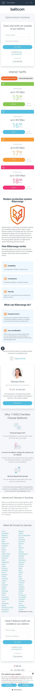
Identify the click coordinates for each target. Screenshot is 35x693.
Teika (20, 576)
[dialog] (17, 682)
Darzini (4, 560)
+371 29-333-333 (18, 390)
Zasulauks (22, 605)
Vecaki (21, 593)
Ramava (21, 543)
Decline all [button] (25, 685)
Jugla (3, 583)
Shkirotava (22, 562)
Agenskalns (5, 533)
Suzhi (20, 574)
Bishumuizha (5, 543)
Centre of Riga (6, 554)
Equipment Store (20, 358)
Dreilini (3, 564)
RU (31, 2)
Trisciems (21, 583)
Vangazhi (21, 591)
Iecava (4, 572)
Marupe (4, 605)
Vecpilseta (22, 599)
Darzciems (5, 558)
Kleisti (3, 595)
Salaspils (21, 552)
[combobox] (33, 673)
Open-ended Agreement (26, 78)
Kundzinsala (5, 599)
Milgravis (21, 531)
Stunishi (21, 572)
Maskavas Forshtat (7, 607)
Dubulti (4, 566)
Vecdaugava (22, 595)
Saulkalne (21, 556)
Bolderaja (4, 546)
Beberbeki (5, 537)
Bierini (3, 541)
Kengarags (5, 591)
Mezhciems (5, 611)
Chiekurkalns (5, 556)
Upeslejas (21, 587)
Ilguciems (4, 574)
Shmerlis (21, 564)
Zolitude (21, 609)
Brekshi (4, 550)
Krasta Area (5, 597)
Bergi (3, 539)
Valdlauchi (22, 589)
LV (27, 2)
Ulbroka (21, 585)
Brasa (3, 548)
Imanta (4, 576)
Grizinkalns (5, 570)
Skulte (20, 568)
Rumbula (21, 548)
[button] (17, 690)
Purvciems (22, 541)
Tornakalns (22, 581)
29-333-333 (18, 61)
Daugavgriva (5, 562)
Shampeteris (22, 560)
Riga (20, 546)
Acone (4, 531)
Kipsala (4, 593)
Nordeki (21, 533)
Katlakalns (5, 585)
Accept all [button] (9, 685)
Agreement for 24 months (9, 78)
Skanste (21, 566)
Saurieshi (21, 558)
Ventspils (21, 601)
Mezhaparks (5, 609)
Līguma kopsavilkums (28, 104)
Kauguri (4, 587)
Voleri (20, 603)
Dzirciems (5, 568)
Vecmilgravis (22, 597)
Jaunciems (5, 578)
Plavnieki (21, 537)
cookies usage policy (28, 680)
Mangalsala (5, 603)
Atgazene (4, 535)
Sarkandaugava (23, 554)
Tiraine (20, 578)
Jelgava (4, 581)
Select (14, 104)
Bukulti (4, 552)
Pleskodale (22, 539)
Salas (20, 550)
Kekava (4, 589)
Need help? (17, 403)
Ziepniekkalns (23, 607)
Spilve (20, 570)
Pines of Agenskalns (24, 535)
